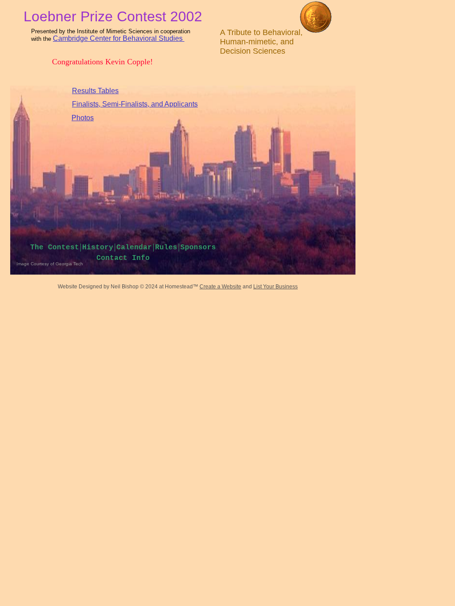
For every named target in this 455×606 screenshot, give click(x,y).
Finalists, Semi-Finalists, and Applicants (135, 104)
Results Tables (95, 90)
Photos (83, 118)
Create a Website (220, 286)
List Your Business (275, 286)
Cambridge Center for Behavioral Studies (118, 38)
